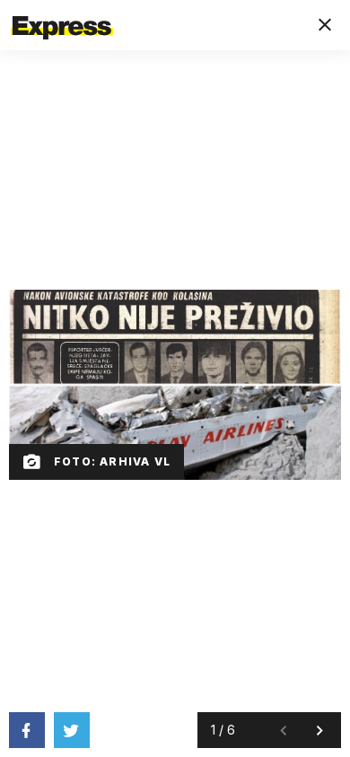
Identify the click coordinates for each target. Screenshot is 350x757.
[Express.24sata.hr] (62, 11)
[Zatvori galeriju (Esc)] (325, 25)
